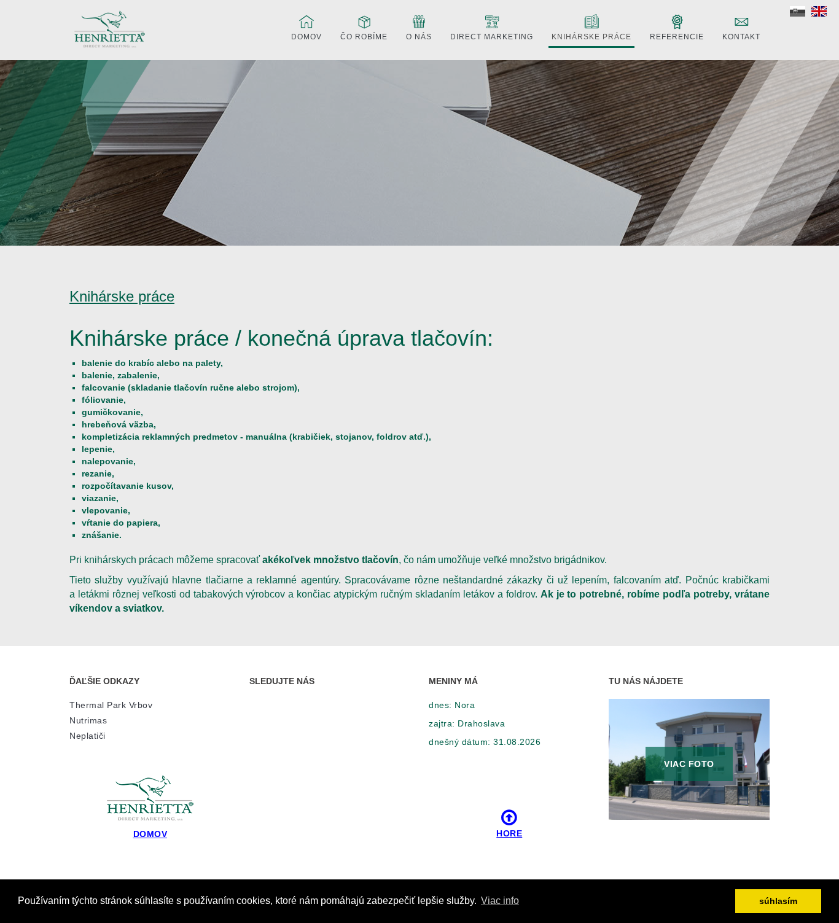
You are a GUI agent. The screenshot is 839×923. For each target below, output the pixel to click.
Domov (306, 37)
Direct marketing (491, 37)
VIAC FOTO (689, 764)
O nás (419, 37)
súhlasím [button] (778, 901)
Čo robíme (364, 37)
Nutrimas (88, 720)
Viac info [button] (500, 900)
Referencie (677, 37)
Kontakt (741, 37)
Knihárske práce (591, 37)
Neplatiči (87, 736)
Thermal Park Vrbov (110, 705)
